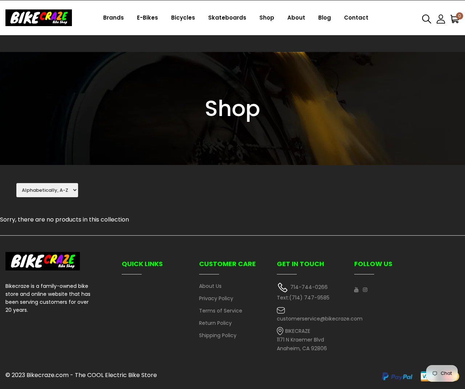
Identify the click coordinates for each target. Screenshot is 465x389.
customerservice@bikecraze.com (320, 318)
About (296, 17)
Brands (113, 17)
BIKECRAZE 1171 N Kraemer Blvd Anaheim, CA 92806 (302, 339)
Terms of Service (220, 310)
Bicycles (183, 17)
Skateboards (227, 17)
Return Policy (215, 323)
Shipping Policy (217, 335)
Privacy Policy (216, 298)
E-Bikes (147, 17)
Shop (266, 17)
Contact (356, 17)
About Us (210, 286)
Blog (324, 17)
